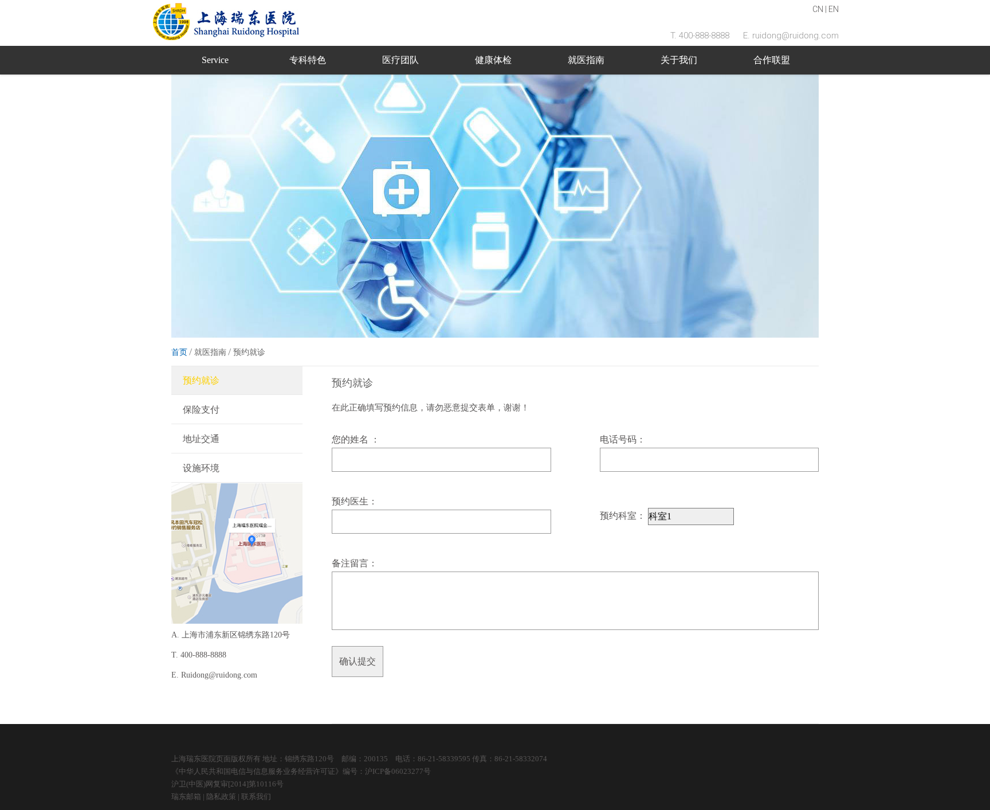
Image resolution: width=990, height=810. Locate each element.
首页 (179, 352)
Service (215, 60)
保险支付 (201, 409)
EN (833, 9)
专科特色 (307, 60)
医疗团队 (400, 60)
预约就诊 (201, 380)
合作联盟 (771, 60)
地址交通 (201, 438)
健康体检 (493, 60)
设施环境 (201, 468)
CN (817, 9)
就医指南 (586, 60)
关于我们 (679, 60)
